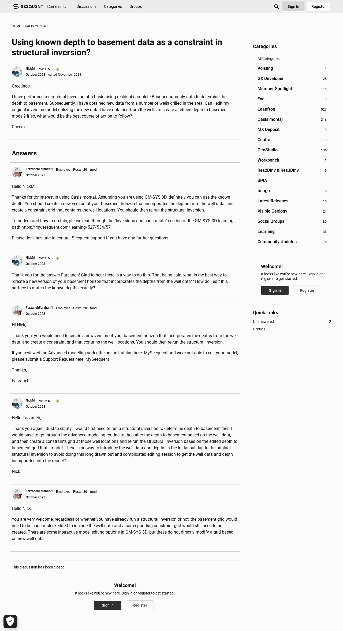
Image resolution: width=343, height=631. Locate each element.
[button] (17, 71)
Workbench (292, 160)
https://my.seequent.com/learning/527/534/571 (67, 227)
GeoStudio (292, 149)
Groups (259, 329)
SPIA (262, 180)
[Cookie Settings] (10, 621)
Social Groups (292, 221)
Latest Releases (292, 200)
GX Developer (292, 78)
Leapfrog (292, 109)
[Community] (39, 6)
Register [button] (140, 605)
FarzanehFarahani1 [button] (39, 169)
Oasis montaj (292, 119)
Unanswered (292, 321)
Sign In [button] (108, 605)
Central (292, 139)
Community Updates (292, 241)
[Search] (276, 6)
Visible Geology (292, 211)
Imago (292, 190)
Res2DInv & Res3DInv (292, 170)
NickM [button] (30, 69)
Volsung (292, 68)
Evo (292, 98)
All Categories (269, 58)
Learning (292, 231)
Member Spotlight (292, 88)
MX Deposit (292, 129)
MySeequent (155, 352)
